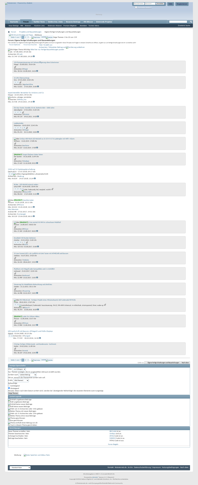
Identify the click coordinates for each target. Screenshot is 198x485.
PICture (11, 202)
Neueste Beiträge (73, 22)
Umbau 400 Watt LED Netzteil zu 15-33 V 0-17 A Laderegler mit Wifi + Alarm (47, 139)
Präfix (10, 380)
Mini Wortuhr (13, 209)
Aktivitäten (83, 26)
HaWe (16, 346)
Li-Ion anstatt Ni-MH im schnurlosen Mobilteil (44, 222)
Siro (15, 80)
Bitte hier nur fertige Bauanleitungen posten (47, 50)
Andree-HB (12, 212)
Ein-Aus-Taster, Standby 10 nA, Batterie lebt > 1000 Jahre (34, 108)
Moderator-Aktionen (55, 26)
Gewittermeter (28, 200)
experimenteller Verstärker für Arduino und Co (26, 93)
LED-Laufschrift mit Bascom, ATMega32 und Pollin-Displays (30, 331)
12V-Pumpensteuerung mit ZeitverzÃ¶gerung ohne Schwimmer (36, 62)
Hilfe (170, 4)
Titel (40, 45)
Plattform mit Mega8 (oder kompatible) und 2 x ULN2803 (34, 269)
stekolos (17, 256)
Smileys (112, 434)
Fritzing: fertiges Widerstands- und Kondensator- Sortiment (35, 344)
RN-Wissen (88, 22)
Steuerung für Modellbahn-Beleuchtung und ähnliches (33, 284)
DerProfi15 (12, 172)
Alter (10, 369)
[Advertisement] (39, 1)
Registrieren (182, 4)
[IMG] (112, 436)
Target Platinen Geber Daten (33, 155)
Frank (10, 52)
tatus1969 (17, 187)
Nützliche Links (39, 26)
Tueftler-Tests (39, 22)
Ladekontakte (18, 123)
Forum (26, 22)
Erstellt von (48, 45)
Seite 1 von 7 (16, 37)
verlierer (17, 141)
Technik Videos (93, 26)
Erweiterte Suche (184, 25)
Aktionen (28, 26)
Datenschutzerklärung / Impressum (147, 467)
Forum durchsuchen (30, 45)
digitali (10, 334)
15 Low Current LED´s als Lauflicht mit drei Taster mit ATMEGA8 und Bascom (41, 253)
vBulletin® (95, 477)
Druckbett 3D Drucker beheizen (25, 238)
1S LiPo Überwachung (21, 78)
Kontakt (111, 467)
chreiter (16, 240)
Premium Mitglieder (70, 26)
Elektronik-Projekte (104, 22)
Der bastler (18, 157)
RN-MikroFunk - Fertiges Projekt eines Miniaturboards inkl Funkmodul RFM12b (48, 300)
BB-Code (113, 431)
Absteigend (14, 388)
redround (17, 271)
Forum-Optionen (14, 45)
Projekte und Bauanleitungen (30, 32)
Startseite (14, 22)
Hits (50, 47)
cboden (16, 287)
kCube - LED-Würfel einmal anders (26, 185)
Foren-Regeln (113, 444)
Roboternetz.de (121, 467)
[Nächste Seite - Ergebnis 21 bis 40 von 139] (36, 37)
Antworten (43, 47)
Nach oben (185, 363)
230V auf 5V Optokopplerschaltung (21, 169)
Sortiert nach (13, 375)
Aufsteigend (15, 386)
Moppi (16, 64)
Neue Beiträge (14, 26)
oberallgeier (18, 110)
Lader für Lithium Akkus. (31, 316)
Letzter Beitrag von (59, 47)
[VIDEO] (113, 438)
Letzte (43, 37)
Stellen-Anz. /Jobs (55, 22)
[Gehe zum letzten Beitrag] (34, 56)
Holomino (17, 125)
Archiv (130, 467)
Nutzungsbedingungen (170, 467)
